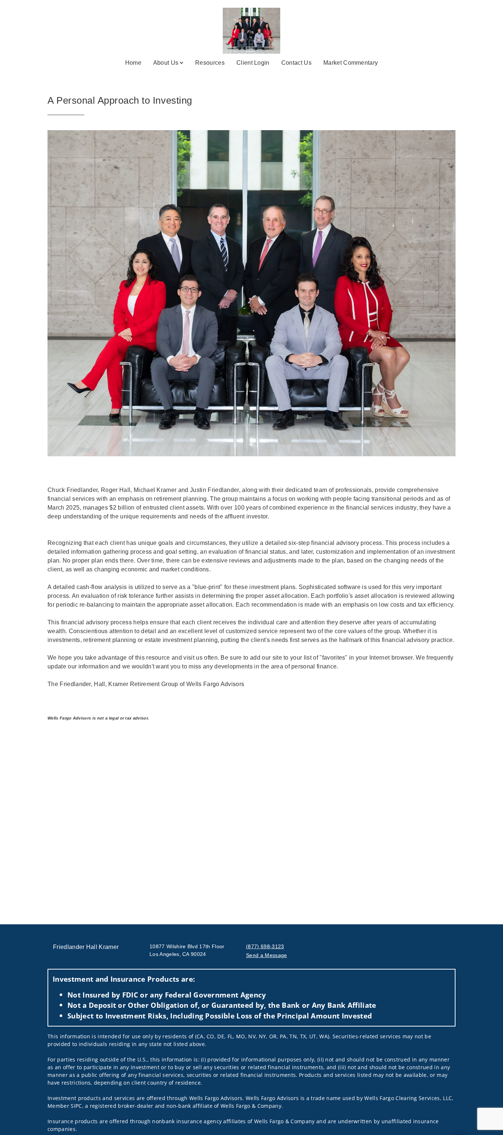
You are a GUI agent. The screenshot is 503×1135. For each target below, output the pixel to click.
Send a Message (266, 955)
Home (133, 63)
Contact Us (296, 63)
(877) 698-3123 (265, 946)
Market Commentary (350, 63)
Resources (210, 63)
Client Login (253, 63)
